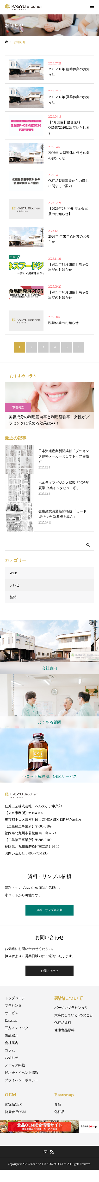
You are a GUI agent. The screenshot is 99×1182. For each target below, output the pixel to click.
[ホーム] (6, 42)
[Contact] (45, 1151)
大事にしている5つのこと (73, 1015)
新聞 (13, 597)
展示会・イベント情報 (21, 1073)
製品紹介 (11, 1035)
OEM (10, 1094)
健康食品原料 (64, 1030)
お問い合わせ (49, 971)
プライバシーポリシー (21, 1080)
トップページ (15, 998)
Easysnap (11, 1020)
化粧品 (59, 1112)
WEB (13, 573)
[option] (49, 405)
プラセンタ (13, 1005)
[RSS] (52, 1151)
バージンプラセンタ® (70, 1008)
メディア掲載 (15, 1065)
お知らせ (11, 1058)
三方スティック (16, 1028)
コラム (10, 1050)
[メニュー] (92, 7)
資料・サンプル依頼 (49, 910)
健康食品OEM (15, 1112)
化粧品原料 (62, 1022)
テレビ (15, 585)
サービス (11, 1013)
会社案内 (11, 1043)
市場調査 (18, 407)
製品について (68, 998)
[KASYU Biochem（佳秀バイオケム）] (24, 7)
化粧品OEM (13, 1104)
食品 (57, 1104)
